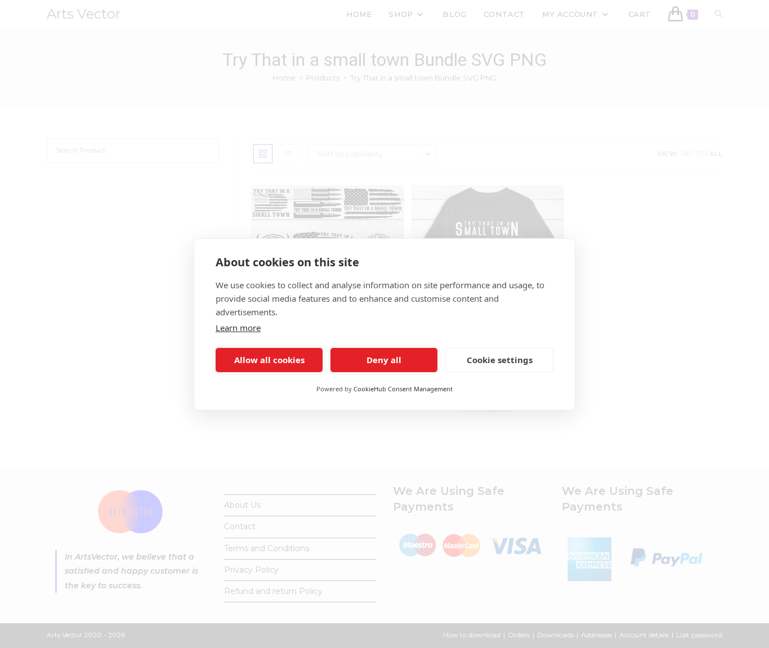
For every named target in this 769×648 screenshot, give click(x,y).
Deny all (383, 359)
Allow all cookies (269, 359)
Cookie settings (500, 359)
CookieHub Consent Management (403, 389)
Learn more (238, 327)
